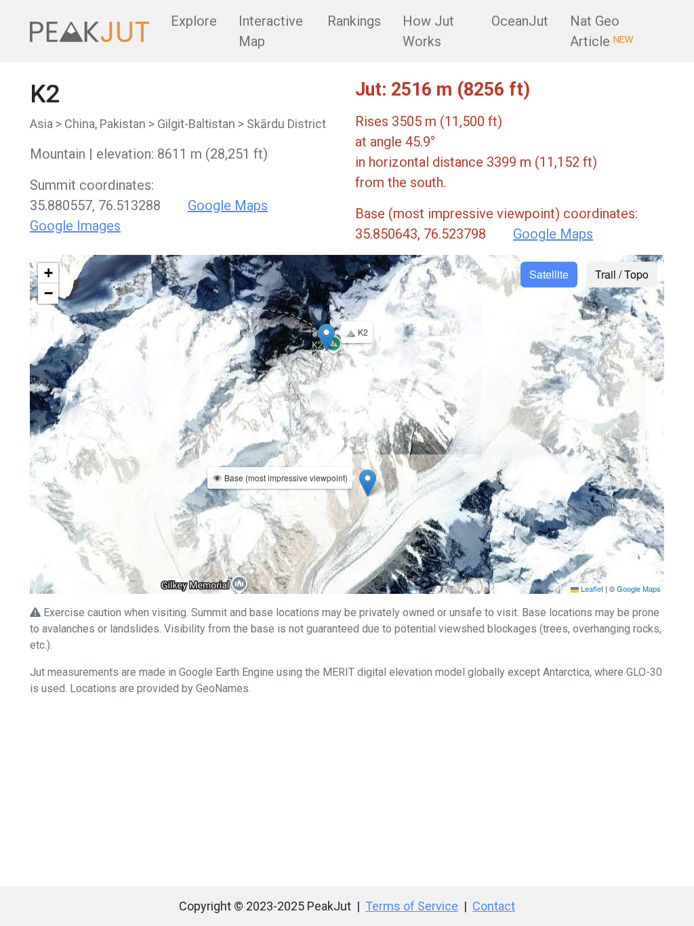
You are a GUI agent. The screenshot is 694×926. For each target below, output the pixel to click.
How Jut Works (428, 31)
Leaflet (591, 588)
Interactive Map (271, 31)
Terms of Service (411, 906)
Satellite (549, 274)
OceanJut (519, 21)
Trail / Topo (622, 274)
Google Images (75, 226)
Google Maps (228, 205)
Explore (194, 21)
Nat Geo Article (601, 31)
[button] (367, 483)
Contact (493, 906)
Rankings (354, 21)
